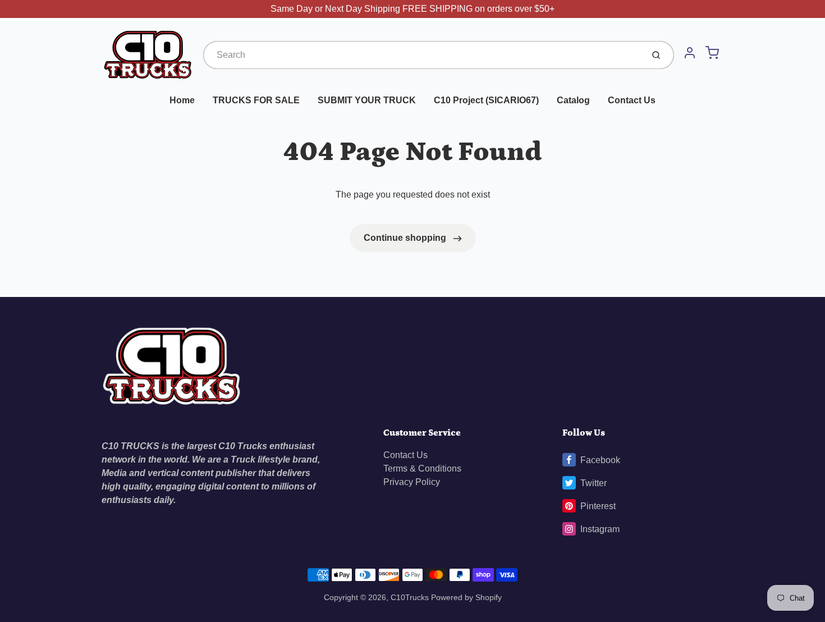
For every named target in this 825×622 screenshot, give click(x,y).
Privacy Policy (411, 482)
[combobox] (422, 55)
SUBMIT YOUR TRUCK (367, 100)
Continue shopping (406, 238)
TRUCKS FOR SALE (256, 100)
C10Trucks (411, 597)
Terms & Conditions (422, 468)
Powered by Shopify (466, 597)
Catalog (573, 100)
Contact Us (632, 100)
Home (182, 100)
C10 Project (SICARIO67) (486, 100)
